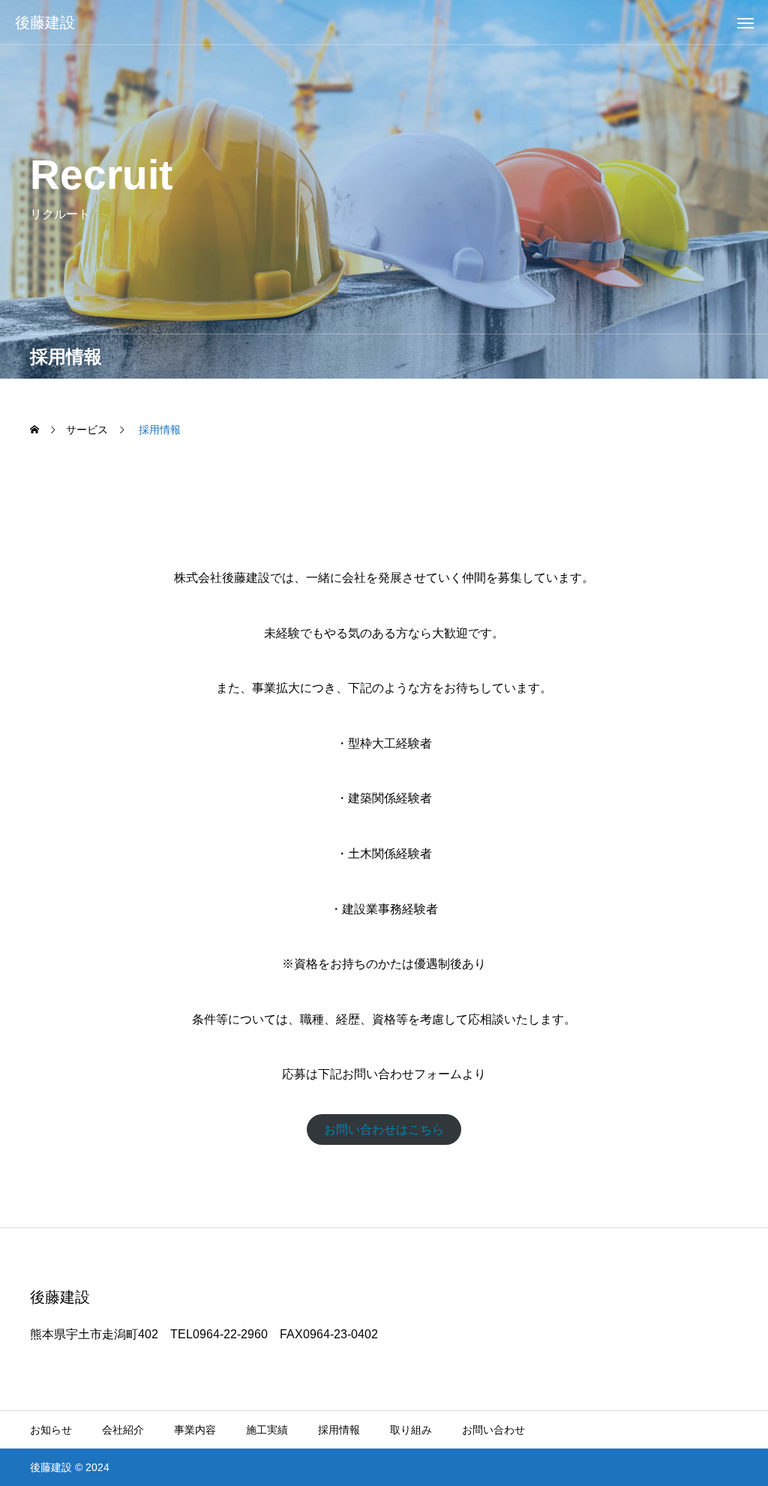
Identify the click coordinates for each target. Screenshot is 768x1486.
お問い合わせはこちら (384, 1129)
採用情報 (339, 1430)
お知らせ (51, 1430)
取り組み (411, 1430)
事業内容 (195, 1430)
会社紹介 (123, 1430)
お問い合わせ (493, 1430)
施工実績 (267, 1430)
